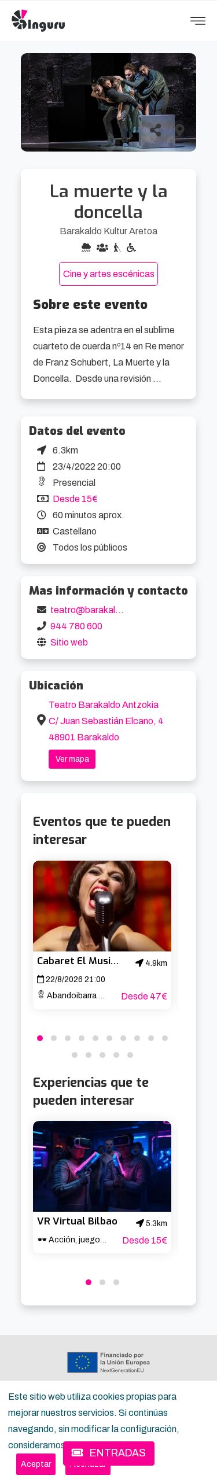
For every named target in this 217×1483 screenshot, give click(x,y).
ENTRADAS (116, 1453)
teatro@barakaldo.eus (96, 610)
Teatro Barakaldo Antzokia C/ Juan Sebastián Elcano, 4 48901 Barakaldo (106, 721)
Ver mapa (72, 759)
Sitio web (69, 642)
